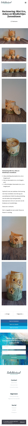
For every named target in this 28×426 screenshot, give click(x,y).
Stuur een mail (14, 385)
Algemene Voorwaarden (14, 398)
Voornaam (5, 351)
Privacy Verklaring (14, 396)
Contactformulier (14, 387)
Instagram (14, 412)
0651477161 (14, 382)
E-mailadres (5, 346)
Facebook (14, 407)
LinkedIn (14, 410)
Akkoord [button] (22, 422)
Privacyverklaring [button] (8, 422)
